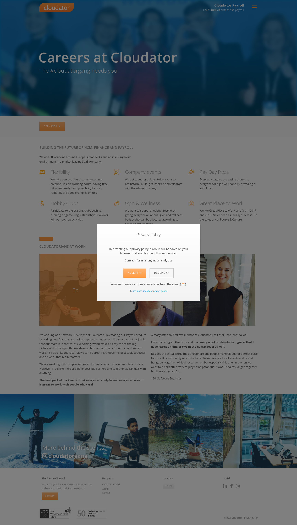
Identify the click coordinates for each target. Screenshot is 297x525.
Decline (160, 273)
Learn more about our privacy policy (148, 290)
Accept (133, 273)
